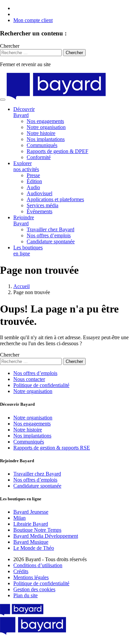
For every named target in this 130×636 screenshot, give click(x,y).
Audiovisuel (39, 193)
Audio (33, 187)
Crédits (20, 571)
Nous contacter (29, 379)
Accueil (21, 286)
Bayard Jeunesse (30, 512)
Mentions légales (31, 577)
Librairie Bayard (30, 524)
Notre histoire (41, 133)
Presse (33, 175)
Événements (39, 211)
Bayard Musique (30, 542)
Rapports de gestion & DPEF (57, 151)
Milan (19, 518)
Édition (34, 181)
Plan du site (25, 595)
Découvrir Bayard (24, 112)
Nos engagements (45, 121)
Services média (42, 205)
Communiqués (42, 145)
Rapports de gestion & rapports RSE (51, 448)
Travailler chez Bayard (50, 229)
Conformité (39, 157)
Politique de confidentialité (41, 385)
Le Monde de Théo (33, 548)
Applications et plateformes (55, 199)
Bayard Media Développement (45, 536)
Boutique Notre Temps (37, 530)
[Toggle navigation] (2, 100)
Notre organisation (46, 127)
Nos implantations (46, 139)
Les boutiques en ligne (28, 250)
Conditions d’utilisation (37, 565)
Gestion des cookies (34, 589)
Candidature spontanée (51, 241)
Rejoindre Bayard (23, 220)
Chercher (9, 46)
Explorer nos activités (26, 166)
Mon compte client (33, 20)
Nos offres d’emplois (49, 235)
